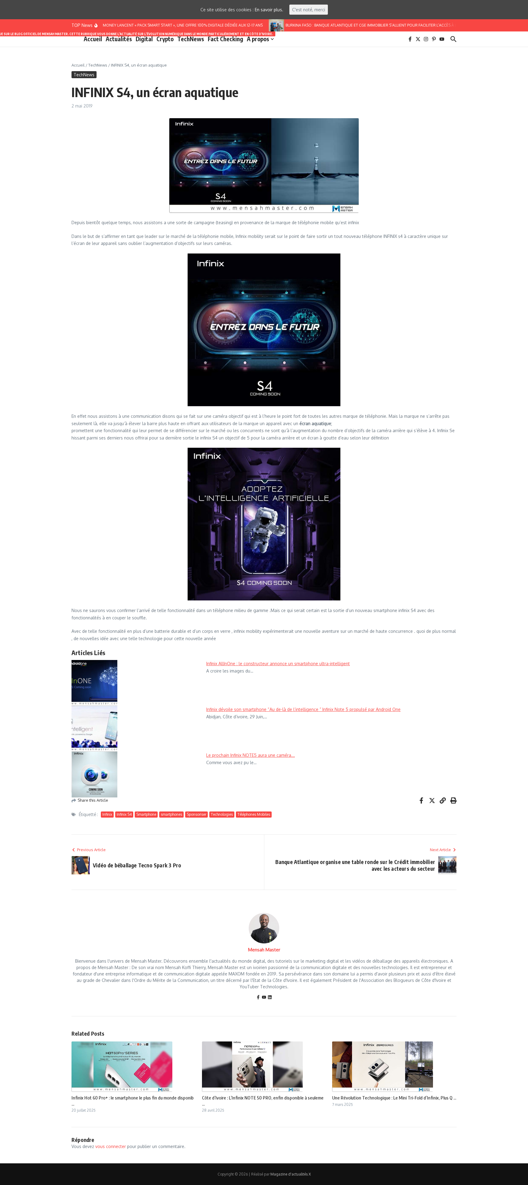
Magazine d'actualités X (290, 1174)
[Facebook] (258, 997)
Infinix (107, 814)
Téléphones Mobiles (253, 814)
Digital (144, 38)
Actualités (119, 38)
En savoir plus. (269, 9)
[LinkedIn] (270, 997)
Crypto (165, 38)
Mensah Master (264, 950)
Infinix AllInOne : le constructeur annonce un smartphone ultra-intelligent (278, 663)
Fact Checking (225, 38)
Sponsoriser (196, 814)
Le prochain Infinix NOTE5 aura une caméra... (250, 755)
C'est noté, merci (308, 9)
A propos (258, 38)
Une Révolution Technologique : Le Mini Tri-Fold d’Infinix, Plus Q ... (394, 1097)
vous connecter (110, 1146)
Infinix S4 (124, 814)
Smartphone (146, 814)
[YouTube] (264, 997)
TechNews (190, 38)
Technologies (222, 814)
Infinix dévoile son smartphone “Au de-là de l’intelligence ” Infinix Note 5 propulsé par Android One (303, 709)
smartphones (171, 814)
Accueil (93, 38)
